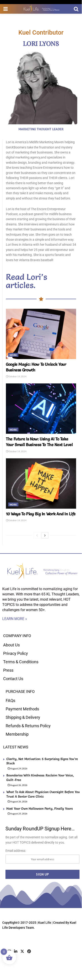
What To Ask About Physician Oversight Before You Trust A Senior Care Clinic (43, 794)
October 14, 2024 (17, 376)
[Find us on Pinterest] (29, 951)
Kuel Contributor (41, 32)
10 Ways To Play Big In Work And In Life (41, 513)
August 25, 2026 (18, 813)
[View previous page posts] (37, 535)
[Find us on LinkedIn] (15, 951)
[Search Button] (76, 9)
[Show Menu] (5, 9)
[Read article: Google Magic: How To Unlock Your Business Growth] (41, 334)
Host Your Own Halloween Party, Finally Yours (39, 808)
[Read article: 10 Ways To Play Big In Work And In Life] (41, 483)
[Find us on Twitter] (22, 951)
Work (13, 355)
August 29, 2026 (18, 768)
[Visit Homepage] (41, 8)
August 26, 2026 (18, 785)
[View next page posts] (45, 535)
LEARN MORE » (14, 619)
